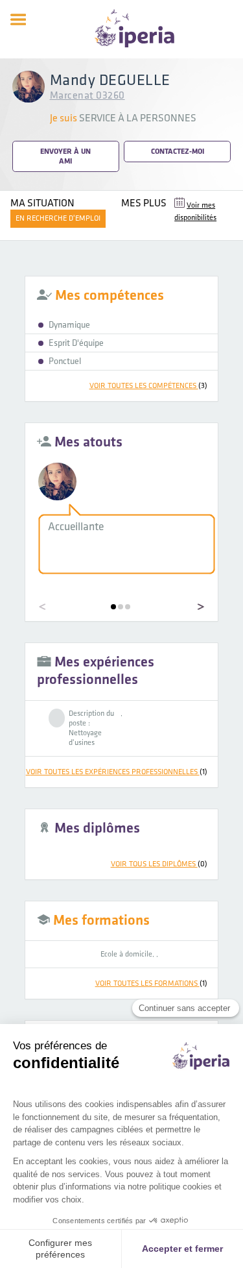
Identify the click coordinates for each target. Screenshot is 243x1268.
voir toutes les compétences (148, 386)
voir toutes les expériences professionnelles (116, 772)
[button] (113, 606)
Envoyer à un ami (65, 156)
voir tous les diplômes (159, 864)
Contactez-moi (177, 151)
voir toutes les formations (151, 983)
